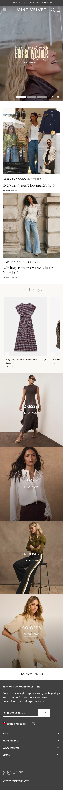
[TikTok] (15, 773)
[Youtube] (21, 772)
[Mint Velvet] (31, 9)
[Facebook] (4, 773)
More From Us (11, 740)
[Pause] (58, 96)
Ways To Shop (11, 747)
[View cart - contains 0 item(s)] (58, 10)
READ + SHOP (10, 190)
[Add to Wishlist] (44, 360)
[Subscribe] (44, 713)
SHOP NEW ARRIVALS (31, 673)
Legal (6, 754)
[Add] (8, 352)
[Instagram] (9, 773)
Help (5, 733)
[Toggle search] (53, 10)
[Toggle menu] (4, 10)
